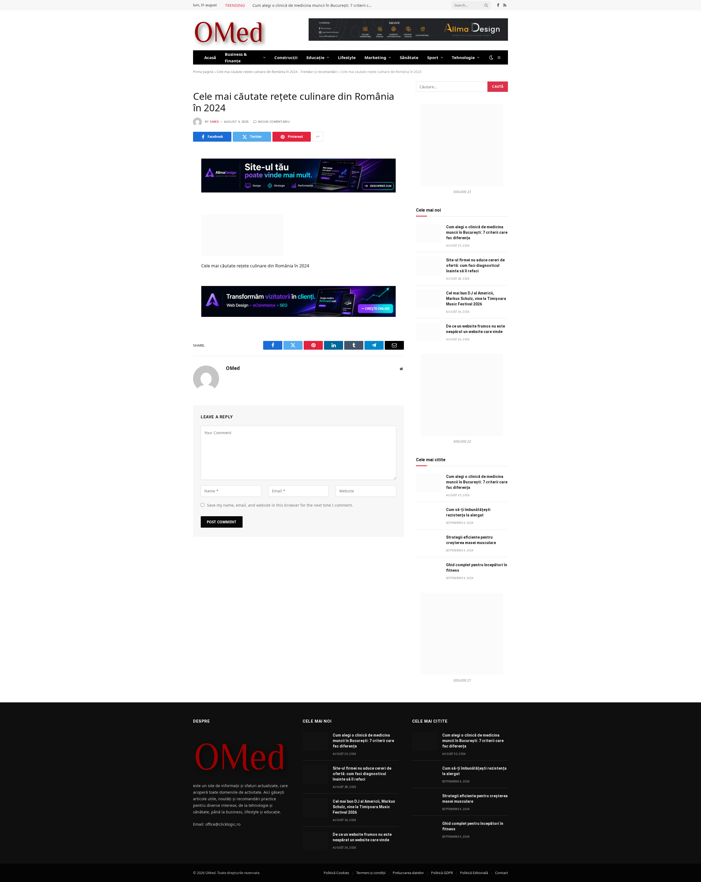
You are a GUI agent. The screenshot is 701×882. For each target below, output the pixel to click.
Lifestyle (347, 57)
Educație (315, 57)
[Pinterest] (173, 208)
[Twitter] (173, 182)
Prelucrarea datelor (408, 872)
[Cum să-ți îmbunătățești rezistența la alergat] (428, 515)
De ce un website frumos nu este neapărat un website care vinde (475, 329)
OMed (214, 122)
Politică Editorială (474, 872)
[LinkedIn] (173, 195)
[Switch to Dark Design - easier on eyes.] (491, 57)
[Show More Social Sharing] (317, 137)
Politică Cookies (336, 872)
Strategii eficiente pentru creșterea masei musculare (471, 540)
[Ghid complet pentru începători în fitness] (428, 571)
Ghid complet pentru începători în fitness (476, 568)
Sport (432, 57)
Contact (501, 872)
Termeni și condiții (371, 872)
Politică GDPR (442, 872)
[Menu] (499, 57)
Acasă (210, 57)
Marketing (375, 57)
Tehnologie (463, 57)
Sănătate (409, 57)
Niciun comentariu (274, 122)
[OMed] (229, 30)
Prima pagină (203, 71)
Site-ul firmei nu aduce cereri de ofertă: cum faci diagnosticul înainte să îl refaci (475, 265)
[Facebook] (173, 168)
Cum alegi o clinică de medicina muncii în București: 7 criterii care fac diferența (314, 5)
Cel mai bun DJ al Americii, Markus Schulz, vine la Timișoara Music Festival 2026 (476, 298)
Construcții (286, 57)
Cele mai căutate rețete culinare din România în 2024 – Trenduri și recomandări (277, 71)
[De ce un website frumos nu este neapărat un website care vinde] (428, 332)
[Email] (173, 222)
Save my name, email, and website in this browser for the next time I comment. (280, 505)
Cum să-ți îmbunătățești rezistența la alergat (468, 512)
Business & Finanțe (236, 57)
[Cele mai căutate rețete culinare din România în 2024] (242, 235)
